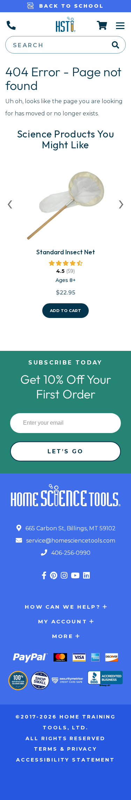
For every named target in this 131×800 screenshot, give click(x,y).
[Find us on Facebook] (44, 575)
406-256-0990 (70, 553)
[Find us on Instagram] (64, 575)
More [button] (62, 636)
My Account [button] (62, 621)
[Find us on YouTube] (75, 575)
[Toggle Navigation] (120, 25)
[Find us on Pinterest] (53, 575)
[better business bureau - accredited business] (105, 679)
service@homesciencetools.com (70, 540)
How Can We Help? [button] (62, 606)
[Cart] (102, 25)
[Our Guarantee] (18, 680)
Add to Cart (65, 310)
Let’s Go (66, 451)
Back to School (70, 6)
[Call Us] (11, 25)
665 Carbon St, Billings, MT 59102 (70, 528)
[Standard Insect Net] (66, 208)
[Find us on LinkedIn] (86, 575)
